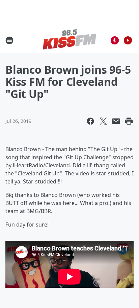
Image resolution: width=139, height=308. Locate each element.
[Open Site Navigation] (9, 40)
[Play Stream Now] (128, 40)
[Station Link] (69, 40)
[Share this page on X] (103, 121)
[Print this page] (129, 121)
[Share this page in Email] (116, 121)
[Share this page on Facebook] (90, 121)
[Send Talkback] (115, 40)
